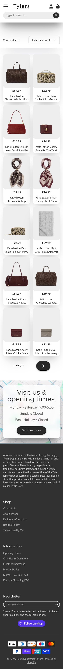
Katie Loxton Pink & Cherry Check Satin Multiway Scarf (46, 180)
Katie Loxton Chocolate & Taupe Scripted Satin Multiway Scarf (16, 180)
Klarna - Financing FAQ (16, 580)
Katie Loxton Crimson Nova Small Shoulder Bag (16, 129)
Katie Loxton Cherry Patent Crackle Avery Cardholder (16, 332)
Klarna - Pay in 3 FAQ (15, 574)
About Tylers (10, 513)
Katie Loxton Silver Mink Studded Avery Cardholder (46, 332)
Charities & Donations (16, 558)
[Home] (21, 6)
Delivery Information (15, 519)
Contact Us (9, 508)
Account (51, 6)
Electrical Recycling (14, 563)
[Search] (56, 15)
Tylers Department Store (29, 658)
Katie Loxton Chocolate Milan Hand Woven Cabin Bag (16, 78)
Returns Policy (11, 524)
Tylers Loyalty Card (14, 530)
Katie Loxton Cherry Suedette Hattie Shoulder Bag (16, 281)
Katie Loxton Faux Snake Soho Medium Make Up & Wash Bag (46, 78)
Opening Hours (12, 553)
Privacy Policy (11, 569)
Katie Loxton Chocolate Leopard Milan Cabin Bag (46, 281)
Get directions (31, 430)
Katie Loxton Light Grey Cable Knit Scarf (46, 230)
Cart (58, 6)
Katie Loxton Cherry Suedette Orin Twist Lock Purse (46, 129)
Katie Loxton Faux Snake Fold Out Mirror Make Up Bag (16, 230)
